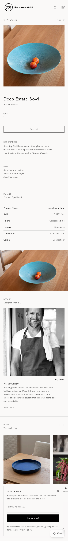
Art (56, 380)
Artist (61, 380)
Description (10, 142)
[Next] (64, 425)
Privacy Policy (25, 530)
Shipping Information (13, 170)
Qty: (5, 114)
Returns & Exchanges (13, 173)
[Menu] (62, 7)
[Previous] (59, 425)
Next (59, 20)
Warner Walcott (10, 384)
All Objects (12, 20)
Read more (8, 407)
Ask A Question (10, 177)
